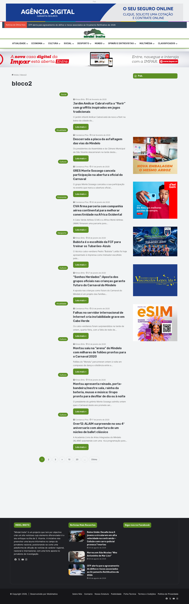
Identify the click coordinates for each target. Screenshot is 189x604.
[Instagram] (26, 559)
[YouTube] (23, 559)
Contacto (88, 594)
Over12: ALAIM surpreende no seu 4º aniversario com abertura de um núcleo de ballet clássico (98, 428)
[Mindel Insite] (94, 33)
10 (69, 459)
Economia (36, 43)
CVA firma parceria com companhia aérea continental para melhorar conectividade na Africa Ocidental (98, 210)
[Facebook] (15, 559)
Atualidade (19, 43)
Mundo (98, 43)
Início (16, 75)
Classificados (166, 43)
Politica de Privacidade (168, 594)
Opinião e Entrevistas (121, 43)
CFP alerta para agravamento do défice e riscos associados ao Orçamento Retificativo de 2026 (71, 25)
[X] (19, 559)
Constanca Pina (81, 135)
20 (77, 459)
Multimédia (146, 43)
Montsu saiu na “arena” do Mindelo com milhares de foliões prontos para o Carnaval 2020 (99, 352)
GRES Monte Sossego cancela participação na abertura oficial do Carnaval (98, 175)
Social (68, 43)
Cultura (53, 43)
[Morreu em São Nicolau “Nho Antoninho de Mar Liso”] (77, 556)
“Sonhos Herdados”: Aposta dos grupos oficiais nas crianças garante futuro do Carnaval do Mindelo (99, 281)
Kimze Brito (80, 99)
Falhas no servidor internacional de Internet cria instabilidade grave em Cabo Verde (98, 317)
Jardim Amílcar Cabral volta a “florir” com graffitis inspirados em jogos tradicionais (99, 107)
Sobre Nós (77, 594)
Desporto (83, 43)
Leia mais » (80, 127)
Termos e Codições (147, 594)
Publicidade (116, 594)
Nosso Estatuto (102, 594)
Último (94, 459)
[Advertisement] (94, 490)
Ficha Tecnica (130, 594)
